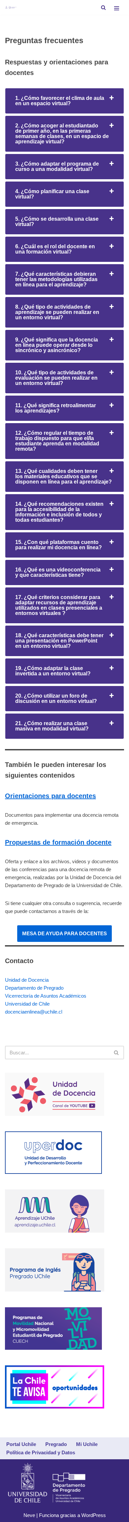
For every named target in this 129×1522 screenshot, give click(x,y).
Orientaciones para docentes (50, 795)
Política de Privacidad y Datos (40, 1452)
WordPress (93, 1515)
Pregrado (56, 1444)
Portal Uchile (21, 1444)
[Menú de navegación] (116, 7)
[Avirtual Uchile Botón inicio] (11, 7)
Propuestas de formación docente (58, 842)
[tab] (64, 101)
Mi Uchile (87, 1444)
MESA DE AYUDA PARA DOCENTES (64, 933)
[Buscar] (103, 7)
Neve (29, 1515)
